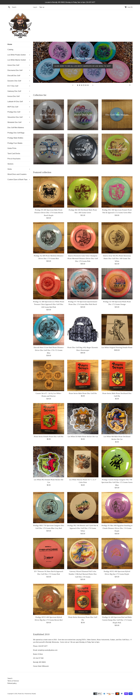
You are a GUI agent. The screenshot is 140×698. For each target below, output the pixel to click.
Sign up (41, 7)
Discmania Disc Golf (18, 70)
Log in (35, 7)
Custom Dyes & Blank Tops (18, 179)
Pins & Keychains (13, 159)
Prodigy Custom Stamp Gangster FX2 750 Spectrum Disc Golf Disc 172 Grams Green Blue (117, 482)
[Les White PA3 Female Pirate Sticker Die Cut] (48, 461)
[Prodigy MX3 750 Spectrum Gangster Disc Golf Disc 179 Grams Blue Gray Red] (48, 507)
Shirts (18, 169)
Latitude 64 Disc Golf (18, 101)
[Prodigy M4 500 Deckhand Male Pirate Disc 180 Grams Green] (82, 191)
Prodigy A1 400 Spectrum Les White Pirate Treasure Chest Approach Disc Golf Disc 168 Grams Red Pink (48, 304)
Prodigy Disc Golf (18, 112)
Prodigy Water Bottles (15, 138)
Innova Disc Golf (18, 96)
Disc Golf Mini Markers (15, 127)
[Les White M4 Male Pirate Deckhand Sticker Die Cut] (117, 418)
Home (9, 44)
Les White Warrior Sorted (18, 60)
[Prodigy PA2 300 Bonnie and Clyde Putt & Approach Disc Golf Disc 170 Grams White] (82, 507)
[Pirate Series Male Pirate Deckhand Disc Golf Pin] (117, 375)
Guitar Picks (11, 148)
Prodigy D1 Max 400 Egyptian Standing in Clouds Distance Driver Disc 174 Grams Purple (117, 528)
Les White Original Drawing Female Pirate (117, 347)
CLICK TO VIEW (83, 66)
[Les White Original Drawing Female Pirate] (117, 329)
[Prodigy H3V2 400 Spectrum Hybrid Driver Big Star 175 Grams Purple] (117, 553)
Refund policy (12, 683)
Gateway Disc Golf (18, 91)
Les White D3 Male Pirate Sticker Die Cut (83, 436)
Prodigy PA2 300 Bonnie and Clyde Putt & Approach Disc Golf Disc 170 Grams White (82, 528)
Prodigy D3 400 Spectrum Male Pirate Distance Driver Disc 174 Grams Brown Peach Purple (48, 212)
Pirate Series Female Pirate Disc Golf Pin (48, 436)
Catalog (10, 49)
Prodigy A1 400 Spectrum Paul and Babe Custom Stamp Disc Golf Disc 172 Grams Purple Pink (117, 620)
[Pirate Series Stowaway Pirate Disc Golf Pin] (82, 599)
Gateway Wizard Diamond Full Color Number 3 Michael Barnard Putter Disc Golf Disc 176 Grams (83, 574)
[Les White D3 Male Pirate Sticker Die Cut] (82, 418)
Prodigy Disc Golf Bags (15, 133)
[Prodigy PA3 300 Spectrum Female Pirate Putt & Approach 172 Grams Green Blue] (117, 191)
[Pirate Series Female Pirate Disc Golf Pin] (48, 418)
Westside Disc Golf (18, 122)
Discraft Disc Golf (18, 75)
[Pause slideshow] (130, 85)
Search (9, 678)
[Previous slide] (73, 85)
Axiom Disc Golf (18, 65)
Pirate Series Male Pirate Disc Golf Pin (83, 393)
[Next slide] (93, 85)
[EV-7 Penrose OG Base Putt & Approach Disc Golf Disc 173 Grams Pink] (48, 553)
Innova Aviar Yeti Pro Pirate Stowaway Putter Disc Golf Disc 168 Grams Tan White (117, 258)
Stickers (10, 164)
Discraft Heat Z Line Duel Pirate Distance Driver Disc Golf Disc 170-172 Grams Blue (49, 350)
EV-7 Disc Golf (18, 86)
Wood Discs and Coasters (16, 174)
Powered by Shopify (30, 693)
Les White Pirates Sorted (18, 55)
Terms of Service (13, 681)
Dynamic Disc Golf (18, 81)
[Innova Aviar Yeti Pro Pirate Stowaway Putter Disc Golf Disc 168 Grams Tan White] (117, 237)
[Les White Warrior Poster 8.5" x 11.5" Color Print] (82, 461)
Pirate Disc (21, 693)
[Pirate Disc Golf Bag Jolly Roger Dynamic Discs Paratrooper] (82, 329)
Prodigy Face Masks (14, 143)
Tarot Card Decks (13, 153)
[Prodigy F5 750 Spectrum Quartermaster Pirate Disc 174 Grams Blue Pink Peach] (82, 283)
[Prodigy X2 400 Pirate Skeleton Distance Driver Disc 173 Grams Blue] (48, 237)
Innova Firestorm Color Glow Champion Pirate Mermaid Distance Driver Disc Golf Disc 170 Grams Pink (83, 258)
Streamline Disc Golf (18, 117)
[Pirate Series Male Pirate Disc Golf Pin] (82, 375)
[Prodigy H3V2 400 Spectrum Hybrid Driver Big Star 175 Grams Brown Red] (48, 599)
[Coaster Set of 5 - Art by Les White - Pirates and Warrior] (48, 375)
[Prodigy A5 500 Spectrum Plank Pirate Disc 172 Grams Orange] (117, 283)
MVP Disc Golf (18, 107)
